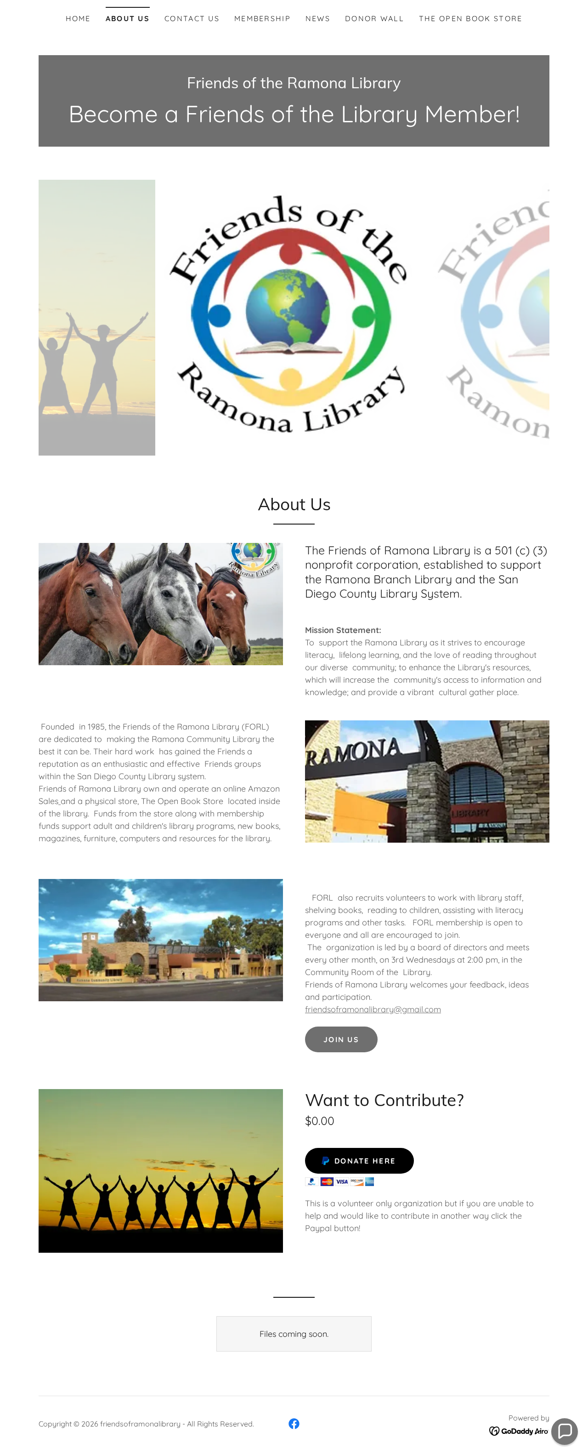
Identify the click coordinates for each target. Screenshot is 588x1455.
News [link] (317, 18)
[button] (564, 1431)
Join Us (341, 1039)
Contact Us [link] (192, 18)
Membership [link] (262, 18)
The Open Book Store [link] (470, 18)
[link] (294, 85)
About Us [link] (128, 18)
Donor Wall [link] (374, 18)
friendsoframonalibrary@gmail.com (373, 1009)
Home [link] (78, 18)
